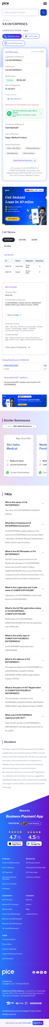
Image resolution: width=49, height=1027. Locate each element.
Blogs (28, 909)
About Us (29, 900)
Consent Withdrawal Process (12, 954)
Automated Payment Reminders (9, 878)
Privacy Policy (7, 944)
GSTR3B (22, 240)
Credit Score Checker (33, 877)
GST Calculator (7, 900)
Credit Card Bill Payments (11, 863)
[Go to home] (22, 3)
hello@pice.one (8, 984)
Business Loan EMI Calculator (12, 919)
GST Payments (7, 872)
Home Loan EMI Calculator (11, 914)
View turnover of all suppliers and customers (22, 105)
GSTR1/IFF (8, 240)
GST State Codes (32, 872)
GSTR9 (34, 240)
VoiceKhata (6, 888)
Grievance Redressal (9, 949)
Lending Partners (32, 914)
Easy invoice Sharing (9, 884)
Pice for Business (8, 867)
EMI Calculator (7, 909)
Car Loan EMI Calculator (10, 928)
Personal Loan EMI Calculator (12, 923)
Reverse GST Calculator (10, 904)
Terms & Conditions (8, 939)
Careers (28, 904)
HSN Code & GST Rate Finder (36, 867)
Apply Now (37, 1023)
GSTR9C (7, 246)
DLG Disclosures (7, 958)
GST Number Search (33, 863)
